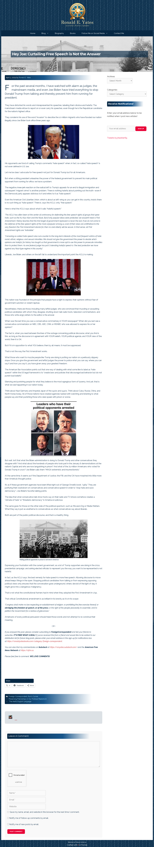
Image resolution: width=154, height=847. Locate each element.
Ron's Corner (33, 696)
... (16, 719)
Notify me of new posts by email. (24, 824)
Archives (111, 76)
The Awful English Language (20, 701)
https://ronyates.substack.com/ (63, 647)
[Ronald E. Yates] (77, 15)
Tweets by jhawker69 (117, 138)
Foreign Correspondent (18, 696)
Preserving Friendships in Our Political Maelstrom (28, 699)
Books (72, 33)
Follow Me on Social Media (93, 33)
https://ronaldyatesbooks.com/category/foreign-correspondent (34, 641)
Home (32, 33)
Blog (44, 33)
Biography (59, 33)
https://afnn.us (27, 650)
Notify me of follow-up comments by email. (28, 818)
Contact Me (119, 33)
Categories (112, 90)
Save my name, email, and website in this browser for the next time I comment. (44, 812)
